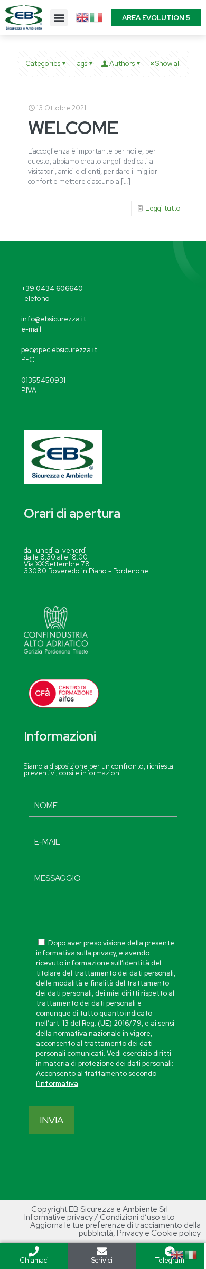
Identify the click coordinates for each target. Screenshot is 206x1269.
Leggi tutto (163, 208)
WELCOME (73, 127)
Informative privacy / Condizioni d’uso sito (99, 1217)
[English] (83, 16)
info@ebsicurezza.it (53, 319)
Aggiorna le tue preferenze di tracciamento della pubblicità (115, 1229)
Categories (42, 63)
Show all (168, 63)
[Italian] (97, 16)
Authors (122, 63)
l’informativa (57, 1083)
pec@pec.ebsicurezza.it (59, 349)
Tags (80, 63)
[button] (59, 17)
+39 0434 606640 (52, 288)
